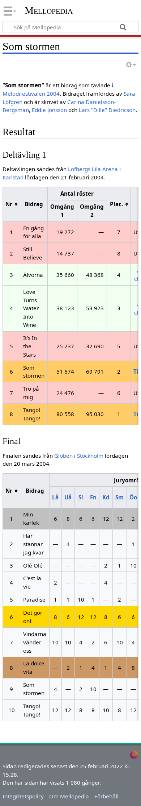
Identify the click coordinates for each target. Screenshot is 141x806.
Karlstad (13, 177)
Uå (68, 497)
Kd (106, 497)
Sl (80, 497)
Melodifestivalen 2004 (31, 93)
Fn (93, 497)
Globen (63, 455)
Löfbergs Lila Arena (93, 169)
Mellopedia (49, 10)
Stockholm (90, 455)
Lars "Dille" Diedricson (107, 109)
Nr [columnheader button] (8, 204)
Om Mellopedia (69, 796)
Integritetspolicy (23, 796)
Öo (133, 497)
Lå (55, 497)
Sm (119, 497)
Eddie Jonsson (49, 109)
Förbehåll (106, 796)
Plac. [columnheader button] (116, 204)
